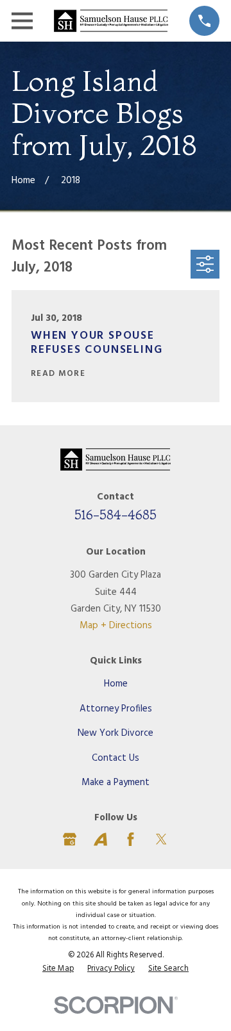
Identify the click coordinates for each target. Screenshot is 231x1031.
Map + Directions (116, 625)
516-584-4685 (115, 515)
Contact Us (115, 758)
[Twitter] (161, 839)
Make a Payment (115, 782)
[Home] (111, 21)
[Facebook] (130, 839)
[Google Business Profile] (69, 839)
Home (116, 684)
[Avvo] (100, 839)
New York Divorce (115, 733)
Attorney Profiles (116, 709)
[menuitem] (58, 969)
